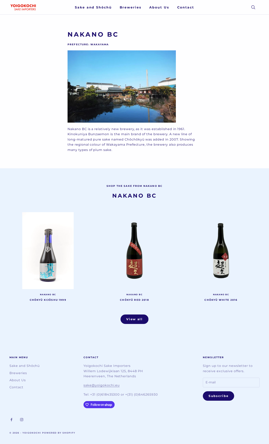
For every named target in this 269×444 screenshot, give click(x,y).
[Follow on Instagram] (22, 420)
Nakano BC (48, 294)
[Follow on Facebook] (11, 420)
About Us (159, 7)
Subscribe (218, 396)
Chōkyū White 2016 (220, 299)
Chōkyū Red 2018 (134, 299)
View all (134, 319)
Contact (185, 7)
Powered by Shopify (58, 432)
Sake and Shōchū (93, 7)
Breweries (131, 7)
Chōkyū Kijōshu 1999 (48, 299)
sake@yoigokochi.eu (101, 385)
